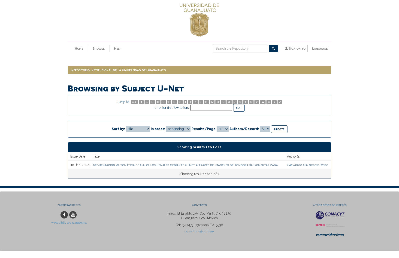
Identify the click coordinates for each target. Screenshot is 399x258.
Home (79, 48)
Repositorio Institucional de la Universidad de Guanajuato (118, 70)
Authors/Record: (244, 129)
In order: (158, 129)
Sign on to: (297, 48)
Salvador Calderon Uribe (307, 165)
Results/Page (203, 129)
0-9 (134, 101)
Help (117, 48)
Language (320, 48)
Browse (99, 48)
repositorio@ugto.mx (199, 231)
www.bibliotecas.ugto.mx (69, 222)
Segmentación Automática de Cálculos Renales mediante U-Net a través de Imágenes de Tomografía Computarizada (185, 165)
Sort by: (118, 129)
